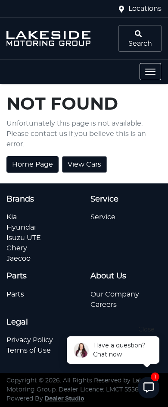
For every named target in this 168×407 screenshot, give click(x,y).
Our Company (114, 294)
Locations (145, 8)
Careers (103, 304)
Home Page (32, 164)
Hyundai (21, 227)
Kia (11, 217)
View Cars (84, 164)
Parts (15, 294)
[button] (150, 71)
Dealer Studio (64, 399)
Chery (16, 248)
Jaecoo (18, 258)
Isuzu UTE (23, 237)
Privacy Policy (29, 340)
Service (102, 217)
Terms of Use (28, 350)
